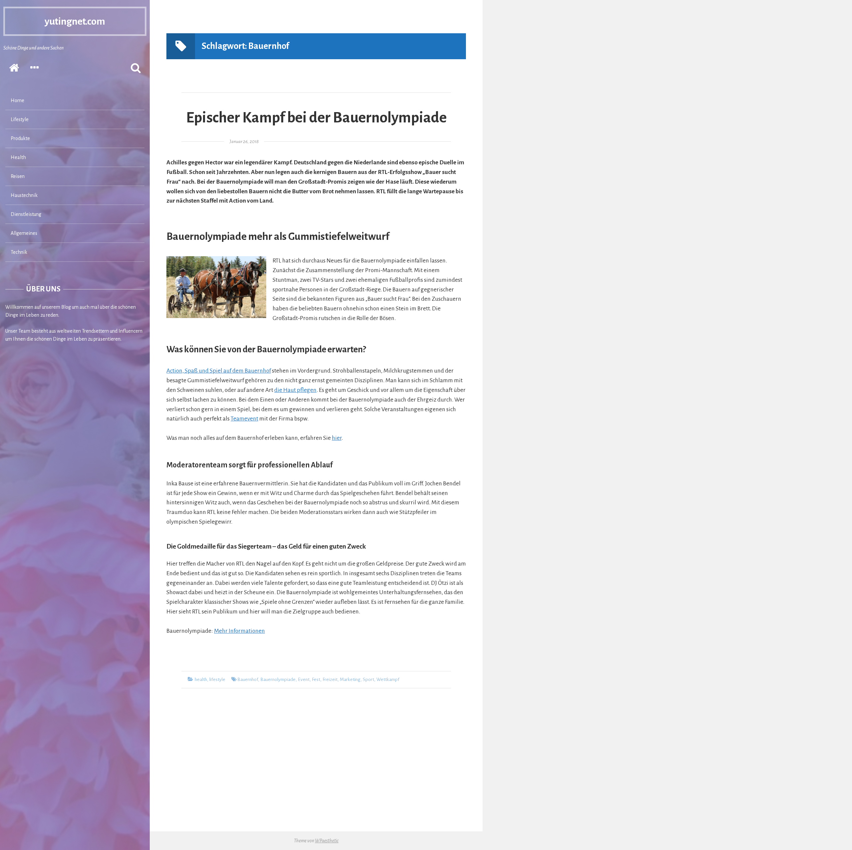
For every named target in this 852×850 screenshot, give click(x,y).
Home (17, 100)
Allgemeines (24, 233)
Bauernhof (247, 679)
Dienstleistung (26, 214)
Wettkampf (387, 679)
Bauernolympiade (278, 679)
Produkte (20, 138)
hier (336, 438)
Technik (19, 252)
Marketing (350, 679)
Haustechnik (24, 195)
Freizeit (329, 679)
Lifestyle (20, 119)
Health (18, 157)
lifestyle (217, 679)
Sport (368, 679)
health (201, 679)
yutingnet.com (75, 21)
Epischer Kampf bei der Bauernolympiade (316, 118)
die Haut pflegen (295, 390)
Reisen (18, 176)
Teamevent (244, 419)
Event (304, 679)
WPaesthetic (326, 840)
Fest (316, 679)
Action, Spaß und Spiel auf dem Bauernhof (218, 371)
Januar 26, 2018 (244, 141)
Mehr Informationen (239, 631)
